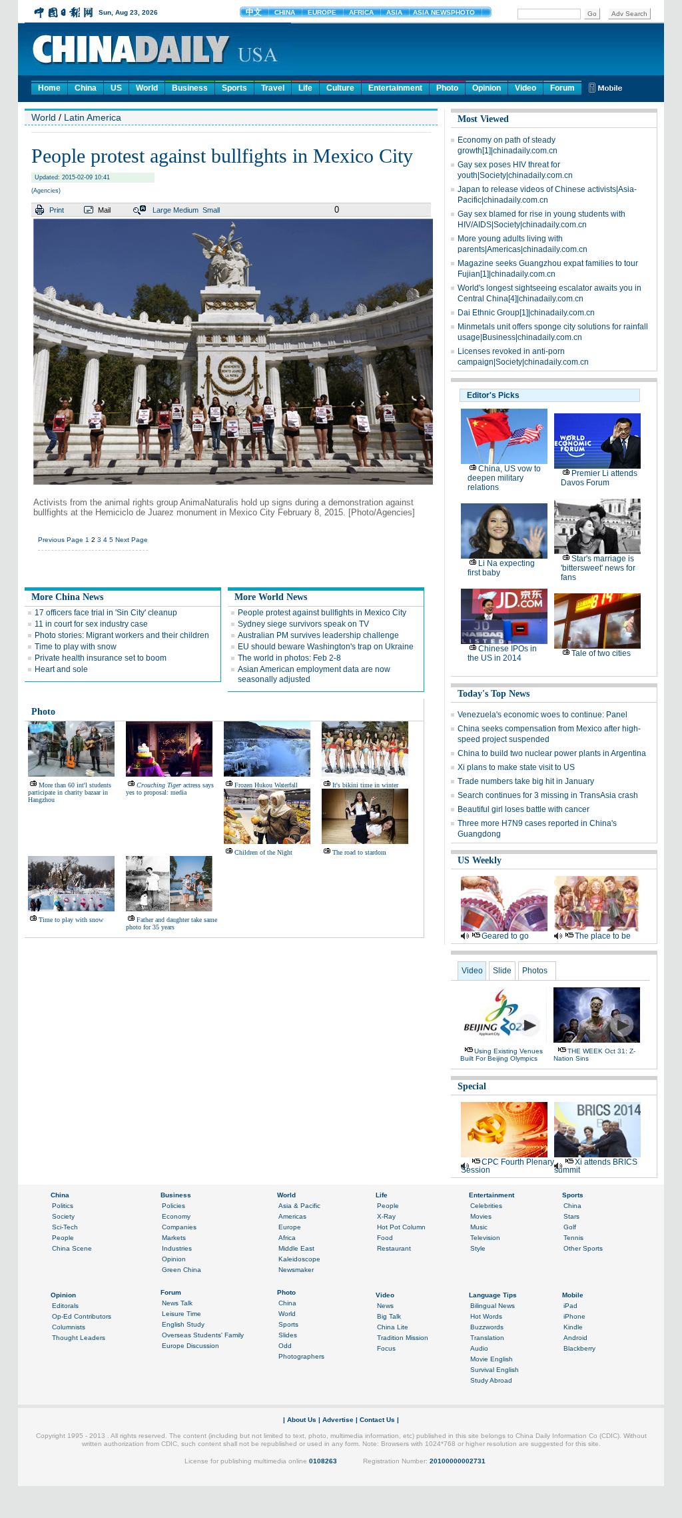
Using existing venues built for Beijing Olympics (501, 1054)
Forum (562, 88)
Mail (104, 210)
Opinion (486, 88)
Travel (272, 88)
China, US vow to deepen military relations (504, 478)
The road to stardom (359, 852)
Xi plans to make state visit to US (516, 767)
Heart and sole (61, 669)
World (147, 88)
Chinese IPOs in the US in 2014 (502, 653)
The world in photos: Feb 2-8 (289, 658)
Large (162, 210)
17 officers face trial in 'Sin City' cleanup (106, 612)
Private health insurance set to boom (101, 658)
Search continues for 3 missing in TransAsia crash (548, 795)
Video (525, 88)
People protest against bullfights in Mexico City (322, 612)
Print (56, 210)
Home (49, 88)
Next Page (131, 539)
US (116, 88)
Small (211, 210)
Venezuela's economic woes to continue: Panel (542, 714)
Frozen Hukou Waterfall (266, 785)
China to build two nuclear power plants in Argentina (552, 753)
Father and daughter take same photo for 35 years (171, 923)
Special (472, 1086)
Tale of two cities (601, 653)
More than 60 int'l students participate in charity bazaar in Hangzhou (69, 792)
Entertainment (395, 88)
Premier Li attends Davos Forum (599, 478)
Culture (340, 88)
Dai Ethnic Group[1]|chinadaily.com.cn (526, 312)
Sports (234, 88)
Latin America (92, 117)
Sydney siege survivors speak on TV (303, 624)
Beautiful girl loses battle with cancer (523, 809)
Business (190, 88)
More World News (270, 597)
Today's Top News (493, 694)
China (86, 88)
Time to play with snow (76, 646)
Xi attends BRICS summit (595, 1166)
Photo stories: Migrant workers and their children (122, 635)
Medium (185, 210)
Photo (447, 88)
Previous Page (60, 539)
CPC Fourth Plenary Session (507, 1166)
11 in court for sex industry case (91, 624)
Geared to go (505, 936)
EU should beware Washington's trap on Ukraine (326, 646)
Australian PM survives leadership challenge (318, 635)
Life (305, 88)
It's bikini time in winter (365, 785)
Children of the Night (263, 852)
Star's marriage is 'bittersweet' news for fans (598, 568)
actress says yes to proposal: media (170, 788)
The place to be (603, 936)
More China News (67, 597)
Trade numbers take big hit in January (526, 781)
